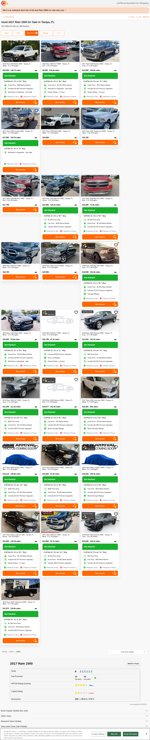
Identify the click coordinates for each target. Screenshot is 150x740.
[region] (75, 734)
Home (4, 652)
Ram (11, 652)
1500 (18, 652)
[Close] (146, 733)
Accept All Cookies (130, 734)
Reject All (114, 734)
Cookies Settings (98, 734)
